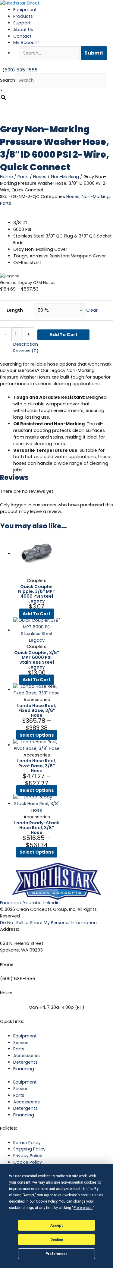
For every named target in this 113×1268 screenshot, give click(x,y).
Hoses (39, 177)
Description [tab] (25, 344)
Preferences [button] (83, 1208)
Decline (56, 1240)
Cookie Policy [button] (46, 1201)
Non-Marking (65, 177)
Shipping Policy (29, 1149)
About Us (23, 30)
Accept (56, 1225)
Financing (23, 1069)
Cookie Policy (27, 1162)
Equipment (25, 10)
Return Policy (27, 1143)
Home (6, 177)
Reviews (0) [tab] (26, 351)
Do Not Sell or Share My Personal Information (48, 923)
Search (7, 80)
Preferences (56, 1254)
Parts (23, 177)
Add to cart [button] (37, 614)
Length (15, 310)
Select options (37, 735)
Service (21, 1043)
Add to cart (63, 335)
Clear (92, 310)
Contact (22, 36)
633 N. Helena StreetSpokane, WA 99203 (21, 946)
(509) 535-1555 (17, 979)
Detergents (25, 1062)
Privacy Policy (27, 1156)
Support (22, 23)
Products (23, 16)
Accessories (26, 1055)
